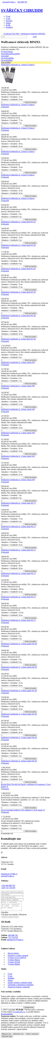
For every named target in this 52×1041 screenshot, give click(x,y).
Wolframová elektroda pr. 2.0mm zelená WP (18, 409)
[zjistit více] (21, 94)
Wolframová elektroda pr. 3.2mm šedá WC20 (18, 316)
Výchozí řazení (7, 52)
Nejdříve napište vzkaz (10, 917)
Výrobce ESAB (14, 962)
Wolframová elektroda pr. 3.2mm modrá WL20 (19, 738)
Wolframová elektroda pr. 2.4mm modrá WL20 (19, 714)
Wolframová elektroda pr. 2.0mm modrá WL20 (19, 691)
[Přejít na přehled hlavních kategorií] (1, 34)
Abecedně (5, 56)
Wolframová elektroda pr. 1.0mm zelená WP (18, 362)
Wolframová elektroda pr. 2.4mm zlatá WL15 (18, 573)
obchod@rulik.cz (8, 2)
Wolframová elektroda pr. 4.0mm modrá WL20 (19, 761)
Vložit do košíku (30, 102)
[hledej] (2, 36)
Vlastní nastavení (32, 1034)
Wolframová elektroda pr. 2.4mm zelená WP (18, 433)
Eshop (8, 23)
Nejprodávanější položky (10, 54)
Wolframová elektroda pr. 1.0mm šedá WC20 (18, 222)
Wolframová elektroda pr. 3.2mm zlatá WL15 (18, 597)
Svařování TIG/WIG (12, 34)
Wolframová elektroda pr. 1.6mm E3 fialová (17, 105)
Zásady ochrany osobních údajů (20, 982)
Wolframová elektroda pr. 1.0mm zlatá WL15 (18, 503)
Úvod (8, 16)
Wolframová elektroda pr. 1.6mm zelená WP (18, 386)
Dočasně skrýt (7, 1036)
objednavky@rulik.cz (9, 874)
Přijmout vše (6, 1034)
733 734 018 (13, 937)
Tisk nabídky (6, 62)
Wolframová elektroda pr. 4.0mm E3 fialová (17, 198)
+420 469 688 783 (8, 885)
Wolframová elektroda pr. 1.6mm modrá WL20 (19, 667)
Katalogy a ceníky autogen (18, 955)
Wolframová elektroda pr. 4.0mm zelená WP (18, 480)
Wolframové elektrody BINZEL (33, 34)
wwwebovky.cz (19, 1012)
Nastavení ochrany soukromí (19, 987)
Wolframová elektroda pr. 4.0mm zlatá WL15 (18, 620)
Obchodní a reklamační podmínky (21, 985)
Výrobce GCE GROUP (17, 958)
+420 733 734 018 (8, 888)
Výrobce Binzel (14, 960)
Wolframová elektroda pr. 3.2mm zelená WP (18, 456)
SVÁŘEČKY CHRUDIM (22, 10)
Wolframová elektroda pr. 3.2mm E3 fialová (17, 175)
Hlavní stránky (13, 953)
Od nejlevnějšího (7, 58)
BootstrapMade (7, 1014)
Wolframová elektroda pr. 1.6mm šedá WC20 (18, 245)
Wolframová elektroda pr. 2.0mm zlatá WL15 (18, 527)
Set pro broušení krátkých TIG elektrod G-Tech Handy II (23, 810)
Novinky (9, 21)
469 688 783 (22, 2)
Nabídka (11, 978)
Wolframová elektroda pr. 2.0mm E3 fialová (17, 128)
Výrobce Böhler (14, 964)
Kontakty (9, 27)
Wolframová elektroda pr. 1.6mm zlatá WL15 (18, 550)
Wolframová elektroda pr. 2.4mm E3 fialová (17, 151)
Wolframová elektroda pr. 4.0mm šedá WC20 (18, 339)
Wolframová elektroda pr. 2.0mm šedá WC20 (18, 269)
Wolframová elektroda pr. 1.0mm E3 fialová (17, 65)
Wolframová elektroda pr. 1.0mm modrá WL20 (19, 644)
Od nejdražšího (7, 60)
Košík (8, 25)
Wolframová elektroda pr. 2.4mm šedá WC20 (18, 292)
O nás (8, 18)
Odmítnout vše (18, 1034)
